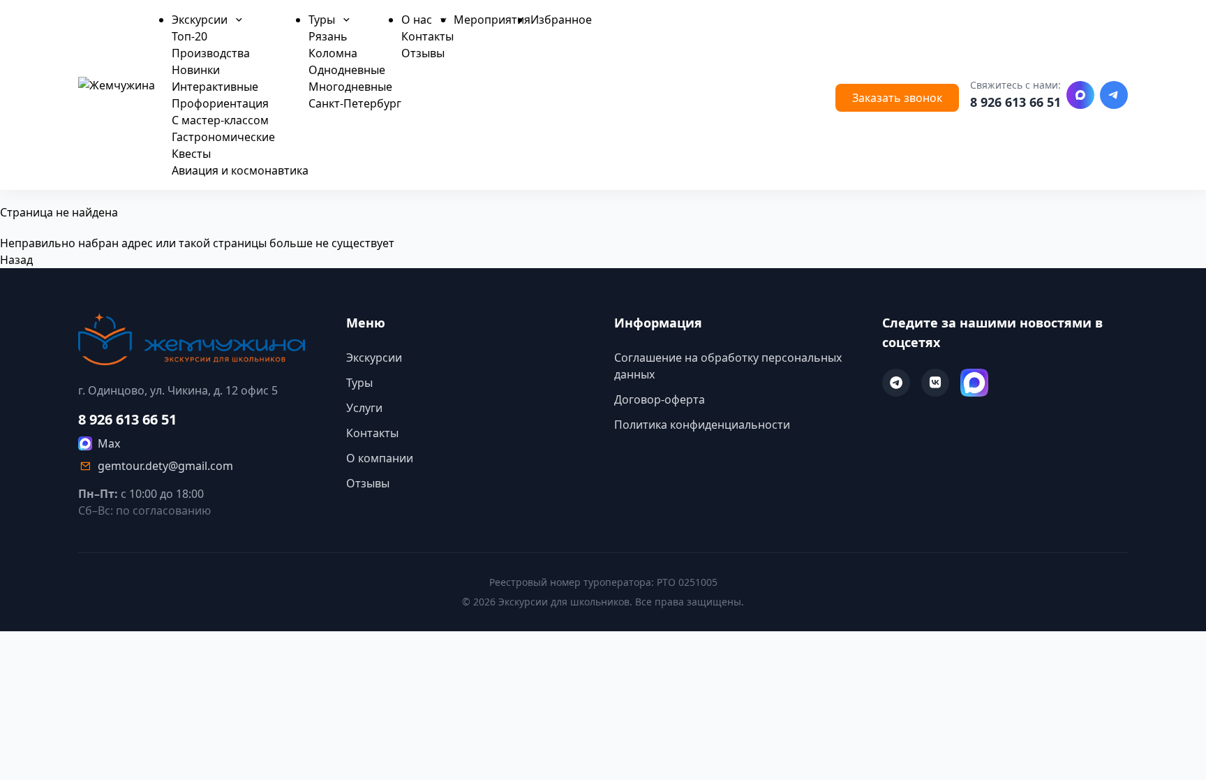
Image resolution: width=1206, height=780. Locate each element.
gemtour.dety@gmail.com (165, 465)
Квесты (191, 153)
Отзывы (423, 53)
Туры (323, 19)
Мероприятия (492, 19)
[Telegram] (1114, 95)
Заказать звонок (897, 97)
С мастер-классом (220, 120)
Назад (16, 259)
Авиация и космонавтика (240, 170)
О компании (379, 458)
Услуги (364, 407)
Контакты (427, 36)
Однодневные (346, 70)
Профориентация (220, 103)
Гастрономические (223, 137)
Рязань (328, 36)
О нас (418, 19)
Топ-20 (189, 36)
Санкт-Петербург (354, 103)
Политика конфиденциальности (702, 424)
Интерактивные (215, 86)
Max (109, 443)
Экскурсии (201, 19)
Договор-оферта (659, 399)
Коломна (332, 53)
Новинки (196, 70)
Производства (211, 53)
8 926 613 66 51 (1015, 102)
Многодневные (350, 86)
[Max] (1080, 95)
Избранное (561, 19)
